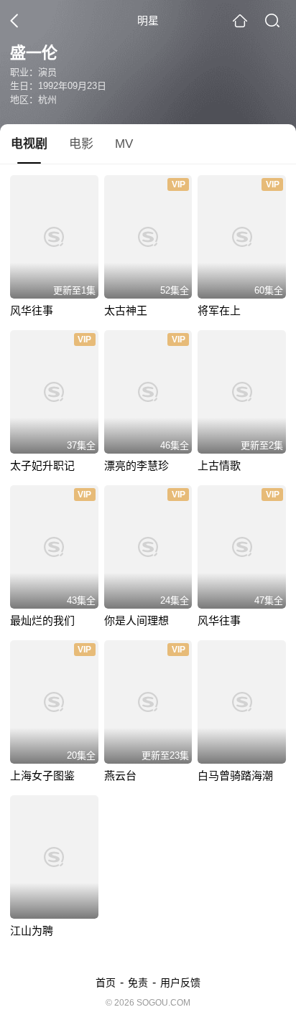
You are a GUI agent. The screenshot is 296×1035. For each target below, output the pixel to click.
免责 (138, 982)
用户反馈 (180, 982)
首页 (106, 982)
